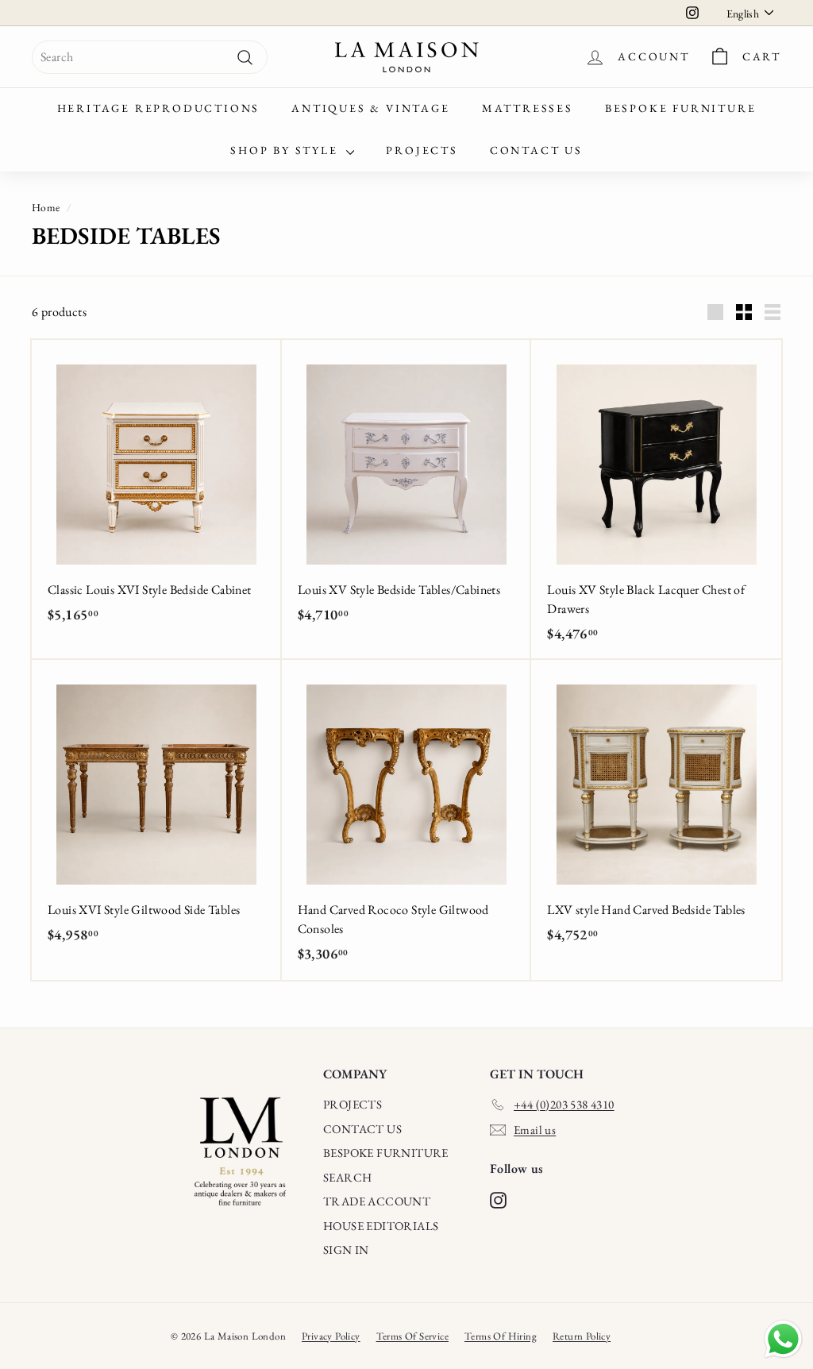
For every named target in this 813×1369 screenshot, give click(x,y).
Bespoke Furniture (681, 108)
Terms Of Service (412, 1336)
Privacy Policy (331, 1336)
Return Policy (582, 1336)
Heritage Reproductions (158, 108)
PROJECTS (352, 1104)
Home (46, 207)
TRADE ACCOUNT (376, 1201)
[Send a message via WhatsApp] (783, 1339)
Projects (421, 150)
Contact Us (536, 150)
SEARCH (347, 1177)
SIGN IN (346, 1249)
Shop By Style (286, 150)
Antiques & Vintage (370, 108)
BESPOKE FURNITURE (386, 1152)
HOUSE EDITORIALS (380, 1225)
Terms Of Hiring (500, 1336)
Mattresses (527, 108)
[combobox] (150, 57)
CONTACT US (362, 1128)
